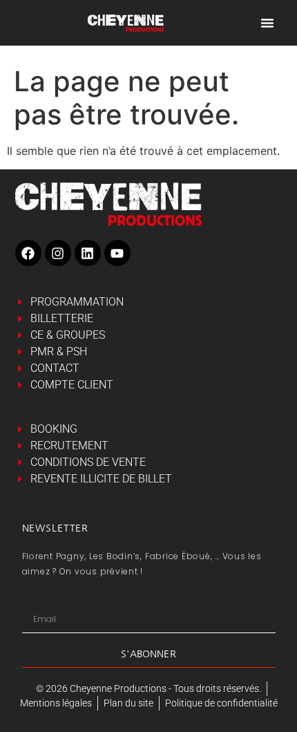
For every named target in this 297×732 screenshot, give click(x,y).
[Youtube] (117, 253)
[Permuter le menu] (267, 23)
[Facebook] (28, 253)
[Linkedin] (88, 253)
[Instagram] (58, 253)
